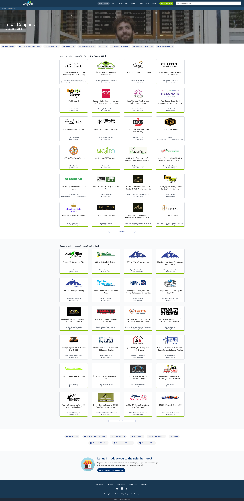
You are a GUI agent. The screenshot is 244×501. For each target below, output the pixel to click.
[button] (144, 3)
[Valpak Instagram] (122, 488)
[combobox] (208, 3)
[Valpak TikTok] (127, 488)
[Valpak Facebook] (117, 488)
